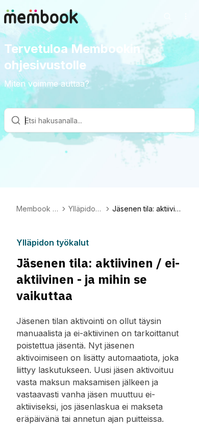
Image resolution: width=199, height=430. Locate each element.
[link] (147, 209)
